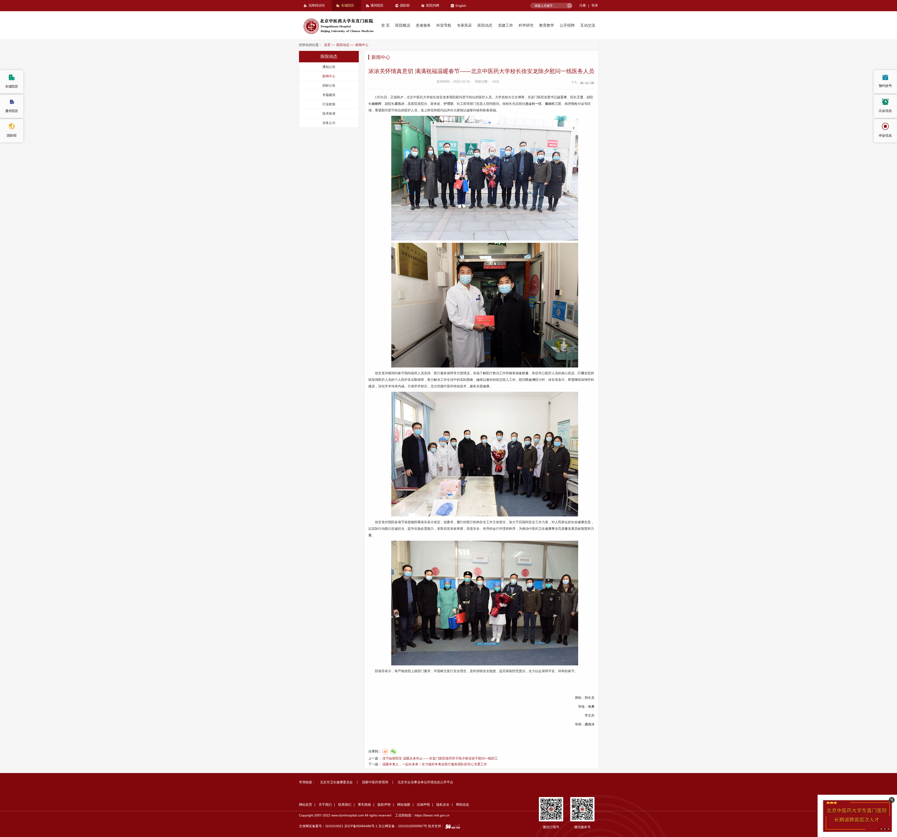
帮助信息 (462, 804)
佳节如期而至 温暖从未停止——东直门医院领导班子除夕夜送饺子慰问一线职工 (440, 758)
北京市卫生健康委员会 (336, 782)
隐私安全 (442, 804)
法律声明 (423, 804)
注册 (582, 5)
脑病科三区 (553, 104)
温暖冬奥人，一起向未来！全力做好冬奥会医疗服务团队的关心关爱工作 (434, 764)
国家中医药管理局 (375, 782)
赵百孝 (562, 97)
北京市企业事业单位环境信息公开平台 (425, 782)
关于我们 (325, 804)
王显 (580, 97)
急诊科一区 (533, 104)
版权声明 (384, 804)
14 (591, 82)
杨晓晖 (376, 104)
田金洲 (530, 379)
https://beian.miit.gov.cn (432, 815)
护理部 (448, 104)
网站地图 (403, 804)
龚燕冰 (399, 104)
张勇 (591, 706)
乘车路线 (364, 804)
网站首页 (305, 804)
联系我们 (344, 804)
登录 (594, 5)
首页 (327, 45)
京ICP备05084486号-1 (360, 826)
